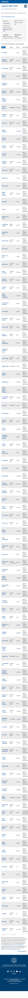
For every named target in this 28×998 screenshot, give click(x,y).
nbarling (18, 76)
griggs (17, 358)
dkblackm (18, 91)
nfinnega (18, 272)
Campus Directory (9, 6)
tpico (17, 656)
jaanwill (18, 851)
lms (17, 750)
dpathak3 (18, 633)
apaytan (18, 640)
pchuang (18, 146)
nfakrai (18, 233)
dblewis (18, 546)
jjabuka (18, 436)
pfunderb (18, 295)
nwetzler (18, 819)
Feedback (14, 973)
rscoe (17, 170)
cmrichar (18, 672)
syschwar (18, 711)
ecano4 (18, 123)
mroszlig (18, 680)
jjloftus (17, 562)
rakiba (17, 52)
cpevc (17, 468)
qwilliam (18, 858)
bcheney (18, 139)
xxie (17, 866)
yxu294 (18, 874)
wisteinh (18, 742)
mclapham (18, 162)
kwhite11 (18, 835)
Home (2, 9)
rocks (17, 115)
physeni (18, 421)
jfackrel (18, 225)
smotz (17, 601)
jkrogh (17, 499)
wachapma (18, 131)
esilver (17, 727)
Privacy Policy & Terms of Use (14, 980)
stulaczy (18, 782)
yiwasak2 (18, 429)
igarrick (18, 319)
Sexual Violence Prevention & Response (14, 981)
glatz (17, 335)
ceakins (18, 217)
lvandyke (18, 789)
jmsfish (18, 280)
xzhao (17, 921)
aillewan (18, 538)
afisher (17, 287)
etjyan (17, 882)
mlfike (17, 256)
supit (17, 664)
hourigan (18, 397)
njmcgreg (18, 578)
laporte (18, 515)
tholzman (18, 389)
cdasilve (18, 107)
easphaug (18, 68)
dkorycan (18, 483)
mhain (17, 366)
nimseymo (18, 719)
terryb (17, 84)
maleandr (18, 531)
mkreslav (18, 491)
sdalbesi (18, 193)
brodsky (18, 99)
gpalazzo (18, 625)
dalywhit (18, 827)
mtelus (17, 766)
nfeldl (17, 240)
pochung (18, 154)
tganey (17, 311)
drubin (17, 687)
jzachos (18, 898)
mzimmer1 (18, 929)
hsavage (18, 695)
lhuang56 (18, 413)
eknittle (18, 460)
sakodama (18, 476)
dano (17, 617)
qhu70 (17, 405)
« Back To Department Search (8, 16)
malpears (18, 648)
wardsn (18, 805)
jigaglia (17, 303)
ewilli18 (18, 843)
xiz (17, 913)
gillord (17, 327)
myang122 (18, 890)
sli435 (17, 554)
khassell (18, 374)
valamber (18, 507)
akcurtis (18, 186)
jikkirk (17, 452)
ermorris (18, 593)
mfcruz (18, 178)
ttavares (18, 758)
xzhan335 (18, 906)
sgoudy (18, 342)
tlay (17, 523)
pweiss (17, 812)
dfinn (17, 264)
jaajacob (18, 444)
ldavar (17, 201)
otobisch (18, 774)
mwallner (18, 797)
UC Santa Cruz (5, 2)
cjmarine (18, 570)
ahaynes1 (18, 382)
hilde (17, 703)
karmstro (18, 60)
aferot (17, 248)
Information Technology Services (13, 949)
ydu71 (17, 209)
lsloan (17, 734)
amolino (18, 585)
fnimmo (18, 609)
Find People (6, 9)
